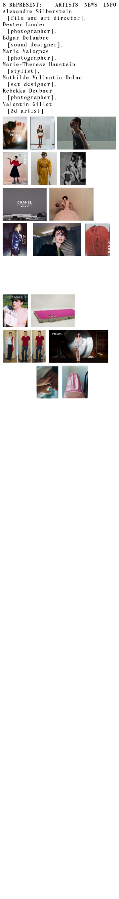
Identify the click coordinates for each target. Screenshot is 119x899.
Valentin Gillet (27, 107)
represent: (22, 4)
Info (109, 4)
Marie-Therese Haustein (39, 67)
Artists (66, 4)
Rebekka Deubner (28, 93)
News (91, 4)
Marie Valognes (28, 54)
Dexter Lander (28, 27)
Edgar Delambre (31, 40)
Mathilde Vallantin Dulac (42, 80)
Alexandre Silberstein (43, 14)
